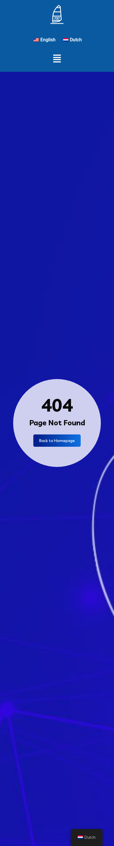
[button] (57, 58)
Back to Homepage (57, 440)
